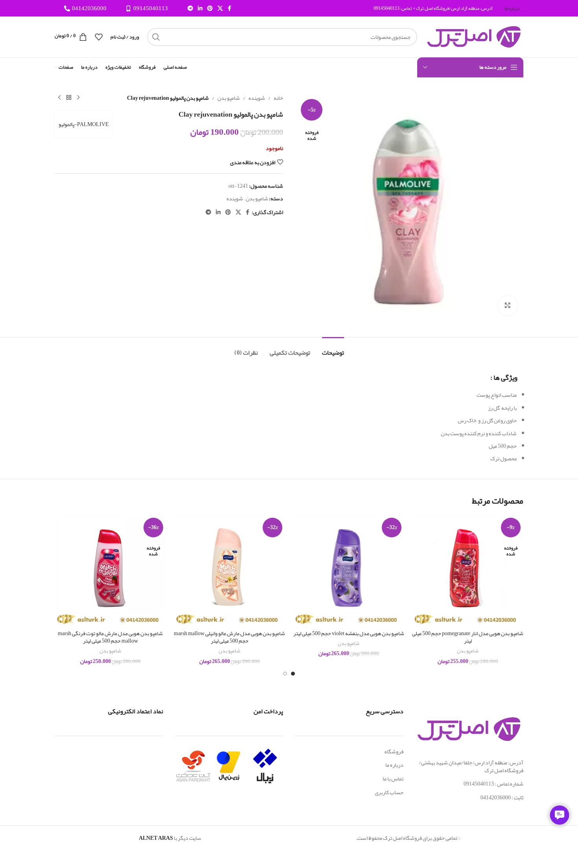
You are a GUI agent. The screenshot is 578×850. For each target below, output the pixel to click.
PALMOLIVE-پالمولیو (84, 124)
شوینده (257, 97)
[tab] (333, 349)
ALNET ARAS (156, 837)
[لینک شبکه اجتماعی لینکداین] (200, 8)
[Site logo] (474, 38)
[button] (293, 674)
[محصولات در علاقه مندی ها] (99, 37)
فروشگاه (394, 751)
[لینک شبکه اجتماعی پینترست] (210, 8)
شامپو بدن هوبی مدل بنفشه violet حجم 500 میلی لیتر (348, 633)
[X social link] (220, 8)
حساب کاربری (389, 792)
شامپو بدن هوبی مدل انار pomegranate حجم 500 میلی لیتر (467, 637)
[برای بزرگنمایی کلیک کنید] (507, 305)
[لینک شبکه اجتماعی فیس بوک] (229, 8)
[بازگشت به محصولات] (69, 98)
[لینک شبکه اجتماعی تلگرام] (190, 8)
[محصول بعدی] (59, 98)
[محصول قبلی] (78, 98)
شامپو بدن (228, 97)
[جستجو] (156, 37)
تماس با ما (393, 778)
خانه (278, 97)
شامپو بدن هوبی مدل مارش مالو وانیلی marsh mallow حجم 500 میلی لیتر (229, 637)
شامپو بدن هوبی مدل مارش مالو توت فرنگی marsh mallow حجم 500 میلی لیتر (110, 637)
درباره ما (394, 764)
